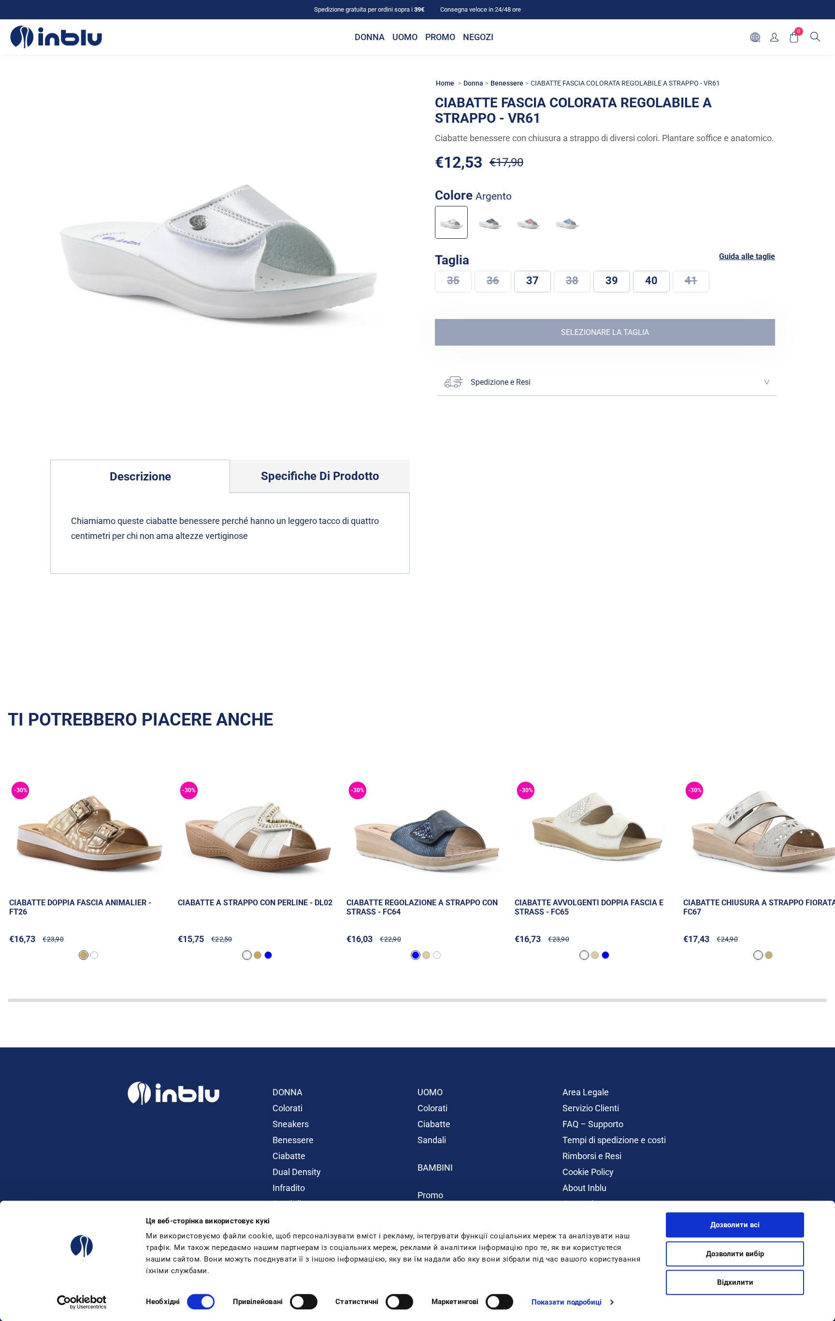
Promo (430, 1195)
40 (651, 281)
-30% (21, 790)
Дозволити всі (735, 1224)
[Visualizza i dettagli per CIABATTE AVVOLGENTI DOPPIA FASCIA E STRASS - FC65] (595, 833)
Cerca (815, 36)
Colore (473, 195)
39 (611, 281)
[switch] (303, 1301)
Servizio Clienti (590, 1108)
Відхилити (735, 1282)
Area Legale (585, 1092)
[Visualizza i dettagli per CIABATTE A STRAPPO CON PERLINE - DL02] (258, 833)
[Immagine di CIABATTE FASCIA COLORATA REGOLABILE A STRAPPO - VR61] (219, 235)
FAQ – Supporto (592, 1124)
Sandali (432, 1140)
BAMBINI (435, 1167)
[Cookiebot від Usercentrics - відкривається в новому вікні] (82, 1302)
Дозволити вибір (735, 1253)
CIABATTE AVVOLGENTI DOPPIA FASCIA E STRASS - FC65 (589, 907)
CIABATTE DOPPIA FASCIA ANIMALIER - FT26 (80, 907)
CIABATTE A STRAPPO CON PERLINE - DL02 (255, 902)
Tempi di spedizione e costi (614, 1140)
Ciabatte (289, 1156)
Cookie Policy (588, 1172)
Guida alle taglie (747, 257)
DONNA (287, 1092)
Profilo (774, 37)
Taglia (453, 260)
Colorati (287, 1108)
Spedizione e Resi (501, 382)
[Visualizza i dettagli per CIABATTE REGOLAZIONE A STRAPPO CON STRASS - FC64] (426, 833)
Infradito (289, 1188)
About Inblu (584, 1188)
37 (532, 281)
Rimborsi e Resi (591, 1156)
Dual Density (297, 1172)
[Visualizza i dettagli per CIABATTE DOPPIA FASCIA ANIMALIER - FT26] (89, 833)
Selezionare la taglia (605, 332)
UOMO (430, 1092)
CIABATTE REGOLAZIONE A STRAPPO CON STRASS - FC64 (422, 907)
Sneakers (291, 1124)
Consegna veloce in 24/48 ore (480, 9)
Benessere (293, 1140)
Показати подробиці (567, 1302)
